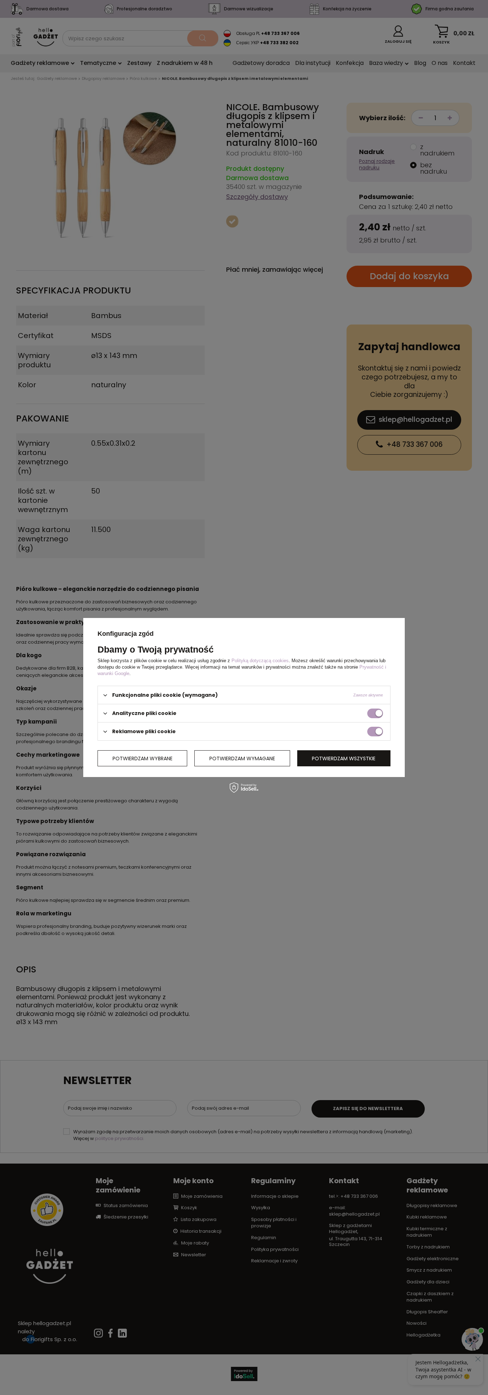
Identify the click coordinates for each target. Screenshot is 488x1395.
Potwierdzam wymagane (242, 758)
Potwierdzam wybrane (143, 758)
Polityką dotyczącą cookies (260, 660)
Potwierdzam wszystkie (343, 758)
